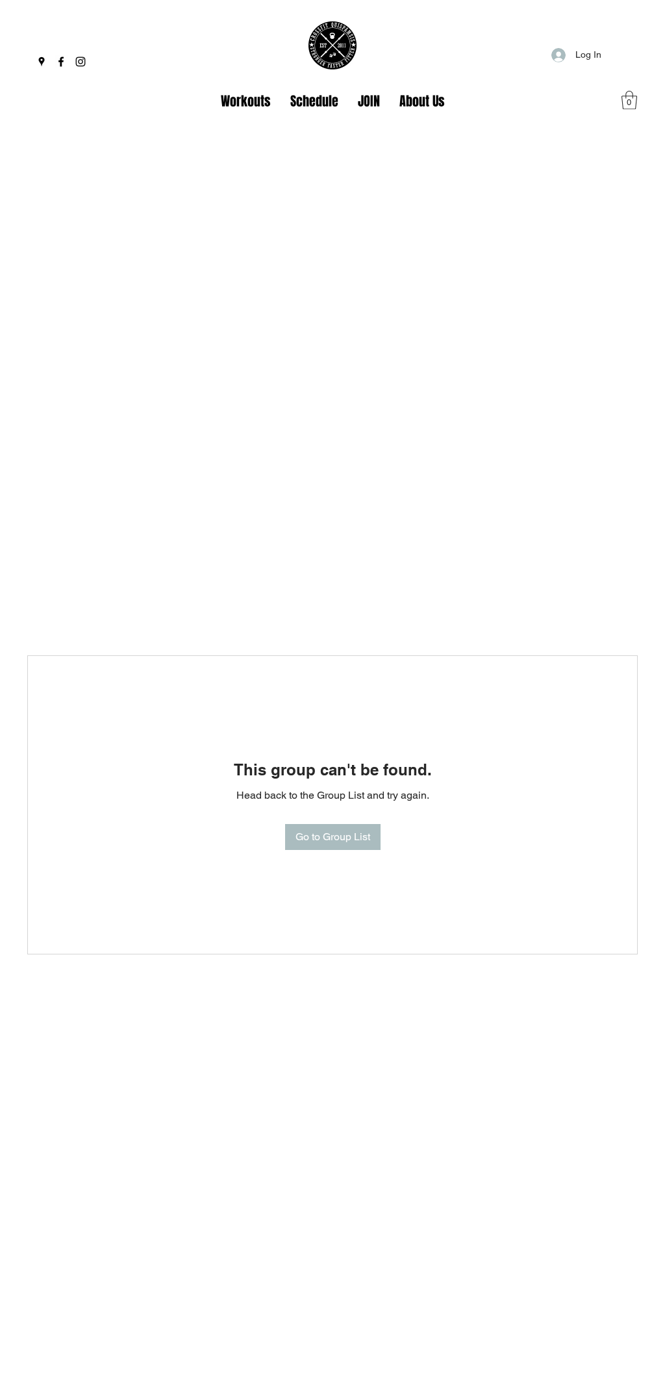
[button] (629, 100)
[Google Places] (41, 61)
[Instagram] (80, 61)
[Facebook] (61, 61)
